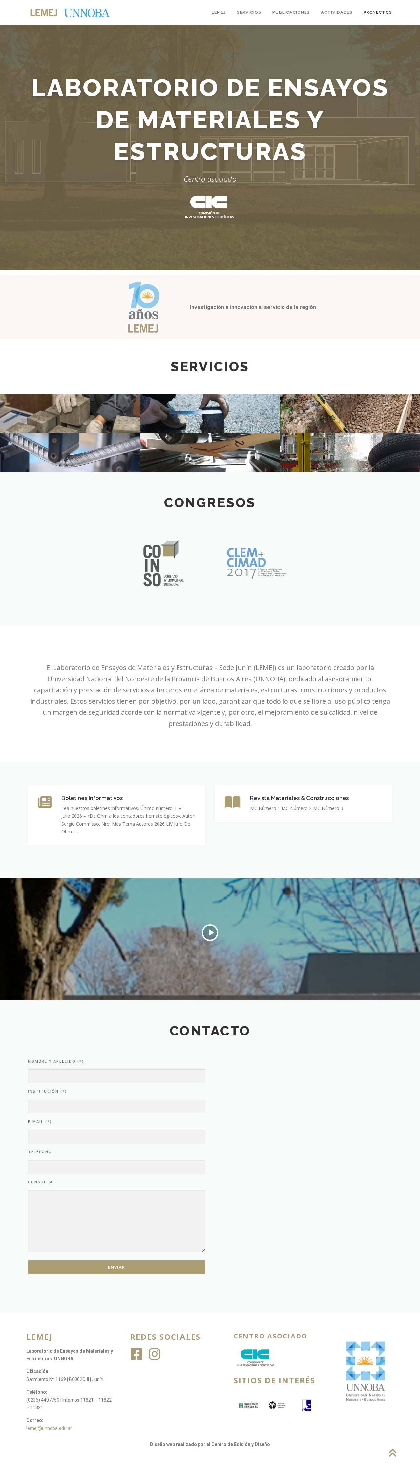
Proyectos (378, 12)
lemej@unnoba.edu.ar (49, 1428)
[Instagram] (154, 1353)
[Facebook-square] (136, 1353)
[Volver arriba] (392, 1453)
